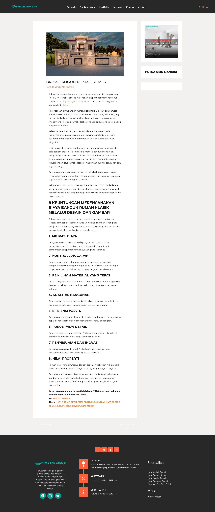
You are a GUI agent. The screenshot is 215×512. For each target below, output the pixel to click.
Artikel (141, 7)
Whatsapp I (98, 476)
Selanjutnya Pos (127, 424)
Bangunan (60, 87)
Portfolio (104, 7)
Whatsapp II (98, 489)
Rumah (70, 87)
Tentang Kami (87, 7)
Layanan (117, 7)
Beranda (71, 7)
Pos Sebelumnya (43, 424)
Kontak (130, 7)
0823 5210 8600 (61, 398)
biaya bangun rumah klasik (76, 101)
